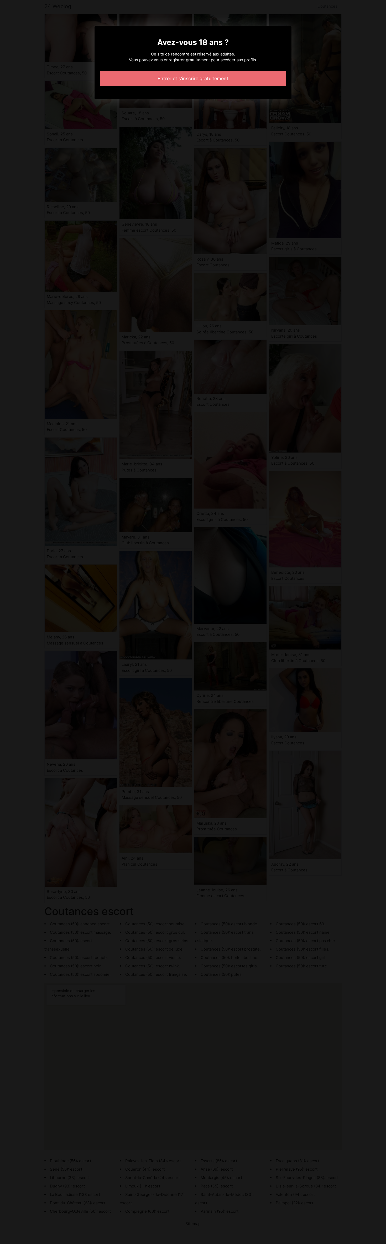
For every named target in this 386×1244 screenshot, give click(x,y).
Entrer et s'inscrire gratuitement (193, 78)
